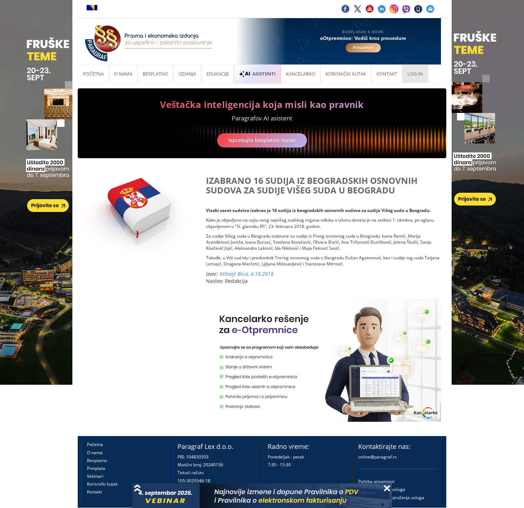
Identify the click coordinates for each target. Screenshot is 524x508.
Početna (93, 74)
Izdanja (187, 74)
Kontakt (94, 492)
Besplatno (155, 74)
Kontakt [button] (386, 74)
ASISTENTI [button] (264, 74)
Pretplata (96, 468)
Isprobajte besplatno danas (262, 140)
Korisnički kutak (102, 484)
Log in (415, 74)
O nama (123, 74)
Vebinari (95, 476)
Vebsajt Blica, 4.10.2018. (247, 273)
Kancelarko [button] (300, 74)
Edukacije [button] (217, 74)
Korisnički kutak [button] (345, 74)
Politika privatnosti (376, 481)
